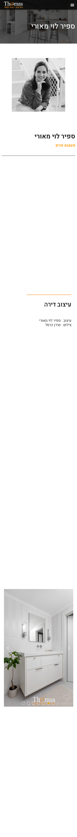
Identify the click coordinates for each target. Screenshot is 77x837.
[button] (72, 5)
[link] (17, 4)
